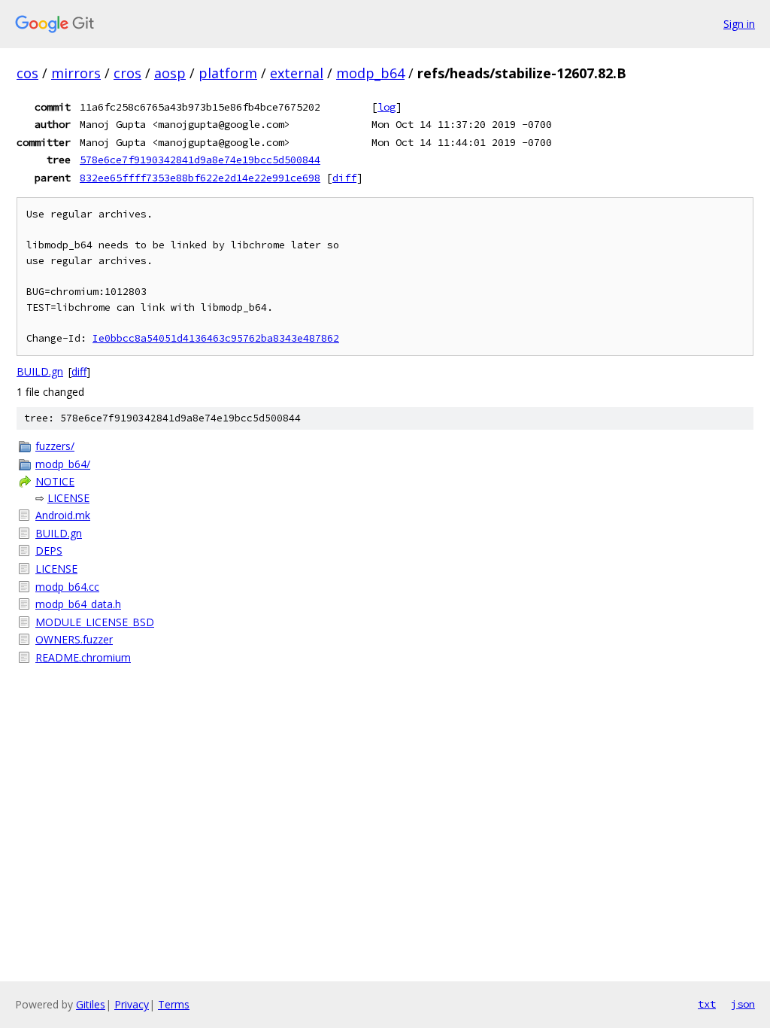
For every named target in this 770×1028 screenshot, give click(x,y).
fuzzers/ (54, 446)
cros (127, 73)
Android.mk (62, 515)
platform (228, 73)
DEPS (48, 550)
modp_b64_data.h (78, 604)
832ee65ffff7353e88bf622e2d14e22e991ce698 (200, 177)
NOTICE (54, 481)
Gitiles (90, 1004)
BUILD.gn (40, 371)
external (296, 73)
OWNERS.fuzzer (74, 639)
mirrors (76, 73)
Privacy (131, 1004)
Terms (173, 1004)
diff (344, 177)
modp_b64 (370, 73)
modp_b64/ (62, 464)
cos (27, 73)
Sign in (739, 24)
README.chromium (83, 657)
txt (707, 1004)
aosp (170, 73)
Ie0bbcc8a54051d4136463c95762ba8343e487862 (215, 338)
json (743, 1004)
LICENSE (68, 498)
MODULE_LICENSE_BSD (94, 622)
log (386, 107)
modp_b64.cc (67, 586)
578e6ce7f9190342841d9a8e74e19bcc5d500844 (200, 159)
